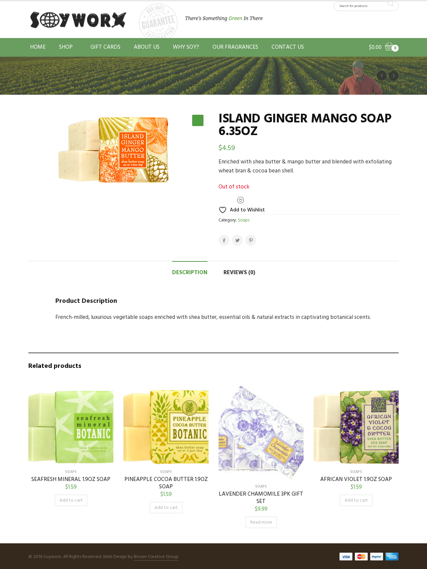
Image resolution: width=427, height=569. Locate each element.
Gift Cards (105, 47)
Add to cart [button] (71, 500)
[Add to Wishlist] (105, 385)
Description (189, 272)
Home (38, 47)
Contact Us (288, 47)
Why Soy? (186, 47)
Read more (261, 522)
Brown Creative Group (156, 557)
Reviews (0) (239, 272)
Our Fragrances (235, 47)
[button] (197, 120)
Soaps (244, 220)
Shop (66, 47)
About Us (146, 47)
